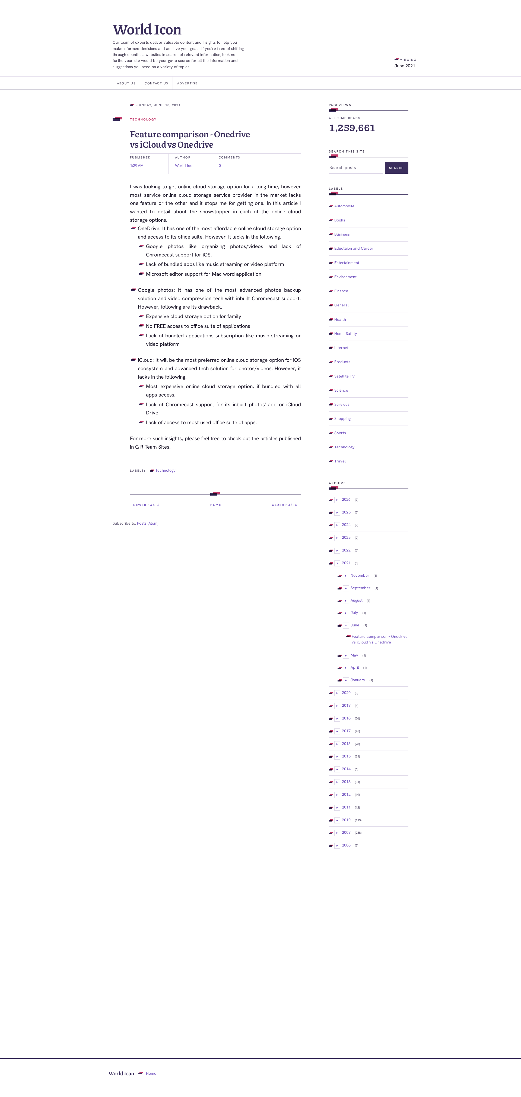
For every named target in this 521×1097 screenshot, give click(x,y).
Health (340, 319)
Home (215, 505)
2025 (346, 512)
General (341, 304)
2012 (346, 794)
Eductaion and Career (353, 248)
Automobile (344, 205)
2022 (346, 550)
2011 (346, 807)
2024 (346, 524)
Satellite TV (344, 376)
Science (341, 390)
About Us (126, 83)
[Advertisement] (368, 946)
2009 (346, 832)
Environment (345, 276)
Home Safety (345, 333)
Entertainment (346, 262)
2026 (346, 499)
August (357, 600)
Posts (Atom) (147, 523)
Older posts (285, 505)
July (354, 612)
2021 (346, 562)
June (355, 624)
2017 (346, 730)
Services (342, 404)
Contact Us (156, 83)
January (358, 679)
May (354, 655)
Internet (341, 347)
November (360, 575)
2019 (346, 705)
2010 (346, 819)
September (360, 587)
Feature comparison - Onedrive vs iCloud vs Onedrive (190, 138)
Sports (340, 432)
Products (342, 361)
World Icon (147, 28)
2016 (346, 743)
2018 (346, 718)
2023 (346, 537)
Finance (341, 290)
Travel (340, 461)
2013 (346, 781)
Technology (143, 119)
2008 (346, 845)
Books (339, 220)
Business (342, 234)
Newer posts (146, 505)
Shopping (342, 418)
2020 (346, 692)
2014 (346, 768)
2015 (346, 756)
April (355, 667)
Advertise (187, 83)
